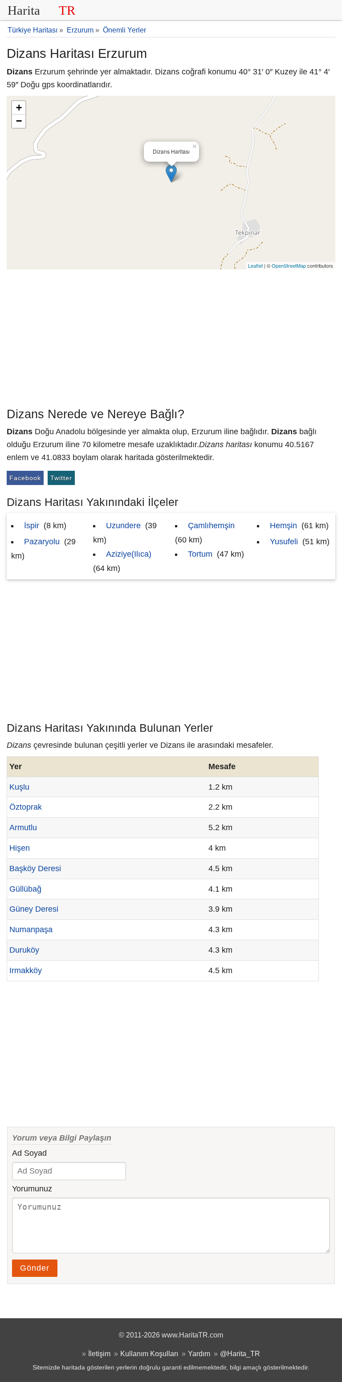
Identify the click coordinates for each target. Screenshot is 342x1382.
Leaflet (255, 265)
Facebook (25, 477)
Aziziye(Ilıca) (128, 554)
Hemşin (283, 525)
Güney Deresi (33, 909)
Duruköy (24, 950)
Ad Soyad (29, 1153)
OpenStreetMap (289, 265)
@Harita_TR (240, 1353)
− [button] (19, 120)
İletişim (99, 1353)
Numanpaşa (31, 929)
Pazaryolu (42, 541)
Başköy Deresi (35, 868)
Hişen (19, 848)
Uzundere (123, 525)
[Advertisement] (171, 336)
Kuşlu (19, 787)
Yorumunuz (32, 1188)
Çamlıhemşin (211, 525)
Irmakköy (25, 970)
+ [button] (19, 107)
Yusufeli (284, 541)
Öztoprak (25, 807)
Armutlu (23, 827)
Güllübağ (25, 889)
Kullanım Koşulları (149, 1353)
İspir (31, 525)
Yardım (199, 1353)
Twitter (61, 477)
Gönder (34, 1268)
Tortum (200, 554)
